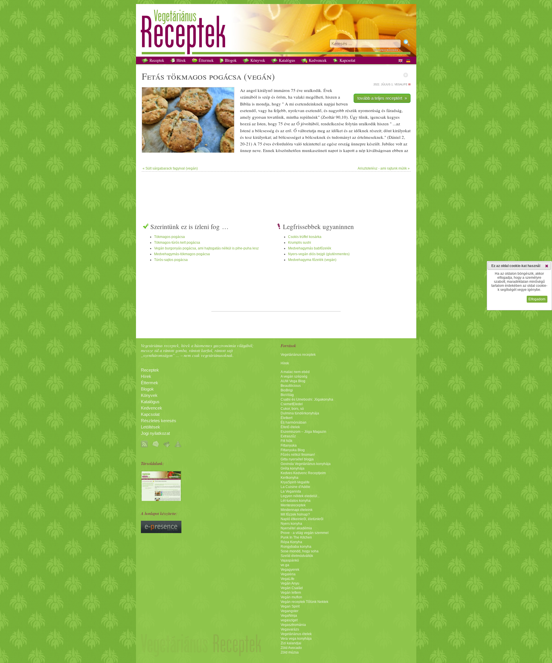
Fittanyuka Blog (293, 450)
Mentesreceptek (293, 505)
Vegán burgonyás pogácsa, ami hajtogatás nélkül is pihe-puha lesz (206, 248)
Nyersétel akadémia (296, 528)
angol (251, 90)
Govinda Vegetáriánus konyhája (306, 464)
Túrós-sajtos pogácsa (171, 260)
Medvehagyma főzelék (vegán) (312, 260)
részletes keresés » (387, 49)
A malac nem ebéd (295, 372)
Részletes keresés (158, 420)
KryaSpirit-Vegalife (295, 482)
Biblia (245, 104)
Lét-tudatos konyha (295, 501)
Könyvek (257, 60)
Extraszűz (288, 436)
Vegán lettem (291, 593)
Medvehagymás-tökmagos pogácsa (182, 254)
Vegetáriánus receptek (298, 355)
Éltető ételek (290, 427)
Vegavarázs (290, 629)
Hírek (180, 60)
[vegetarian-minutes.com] (161, 499)
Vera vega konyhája (296, 639)
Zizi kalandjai (291, 643)
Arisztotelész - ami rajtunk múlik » (384, 168)
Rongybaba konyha (296, 547)
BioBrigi (287, 390)
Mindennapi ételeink (297, 510)
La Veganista (291, 491)
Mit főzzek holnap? (295, 514)
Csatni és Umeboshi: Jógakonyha (307, 399)
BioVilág (287, 395)
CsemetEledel (292, 404)
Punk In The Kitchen (296, 537)
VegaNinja (289, 616)
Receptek (156, 60)
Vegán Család (292, 588)
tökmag (182, 76)
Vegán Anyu (290, 583)
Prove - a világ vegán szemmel (305, 533)
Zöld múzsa (290, 652)
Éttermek (206, 60)
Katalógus (286, 60)
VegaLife (287, 579)
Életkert (286, 418)
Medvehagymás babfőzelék (309, 248)
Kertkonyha (289, 478)
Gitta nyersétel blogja (297, 459)
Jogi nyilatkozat (155, 433)
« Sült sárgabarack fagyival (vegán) (170, 168)
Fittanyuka (289, 445)
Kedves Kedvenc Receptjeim (303, 473)
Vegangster (289, 611)
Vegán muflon (291, 597)
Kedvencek (317, 60)
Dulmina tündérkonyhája (300, 413)
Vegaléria (288, 574)
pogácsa (225, 76)
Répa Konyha (291, 542)
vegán (259, 76)
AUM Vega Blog (293, 381)
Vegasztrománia (293, 625)
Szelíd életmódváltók (297, 556)
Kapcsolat (346, 60)
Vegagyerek (290, 570)
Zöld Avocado (291, 648)
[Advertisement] (276, 190)
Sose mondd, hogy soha (300, 551)
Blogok (230, 60)
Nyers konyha (291, 524)
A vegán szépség (294, 376)
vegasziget (289, 620)
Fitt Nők (286, 441)
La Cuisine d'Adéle (295, 487)
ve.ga (285, 565)
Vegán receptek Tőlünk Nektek (304, 602)
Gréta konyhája (292, 468)
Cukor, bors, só (292, 409)
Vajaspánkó (290, 560)
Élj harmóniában (293, 422)
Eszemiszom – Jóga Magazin (303, 432)
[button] (547, 266)
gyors (257, 117)
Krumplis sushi (299, 243)
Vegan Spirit (290, 606)
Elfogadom (536, 299)
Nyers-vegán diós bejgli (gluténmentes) (319, 254)
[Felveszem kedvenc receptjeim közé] (405, 75)
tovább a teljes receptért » (382, 98)
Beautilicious (291, 386)
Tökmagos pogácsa (169, 237)
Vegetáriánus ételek (296, 634)
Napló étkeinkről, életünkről (302, 519)
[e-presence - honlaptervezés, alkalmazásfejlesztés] (161, 531)
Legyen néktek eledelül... (300, 496)
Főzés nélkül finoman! (298, 455)
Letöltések (150, 427)
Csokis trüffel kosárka (304, 237)
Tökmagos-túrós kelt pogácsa (177, 243)
